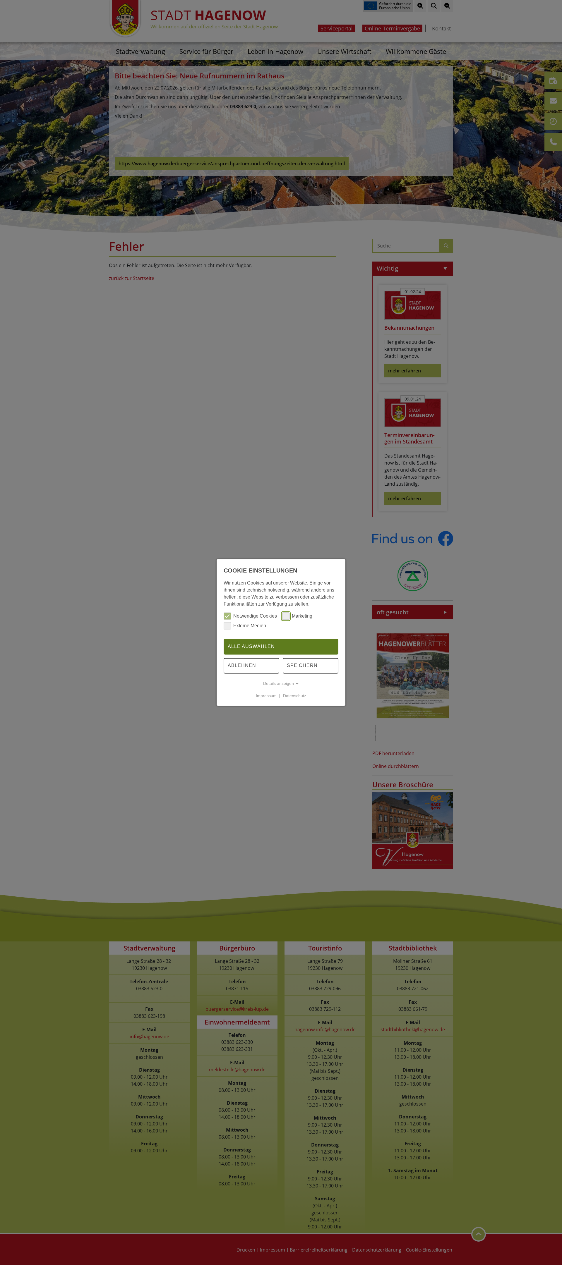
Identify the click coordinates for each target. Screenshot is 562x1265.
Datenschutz (294, 695)
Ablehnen (242, 665)
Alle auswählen (251, 646)
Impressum (266, 695)
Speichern (302, 665)
